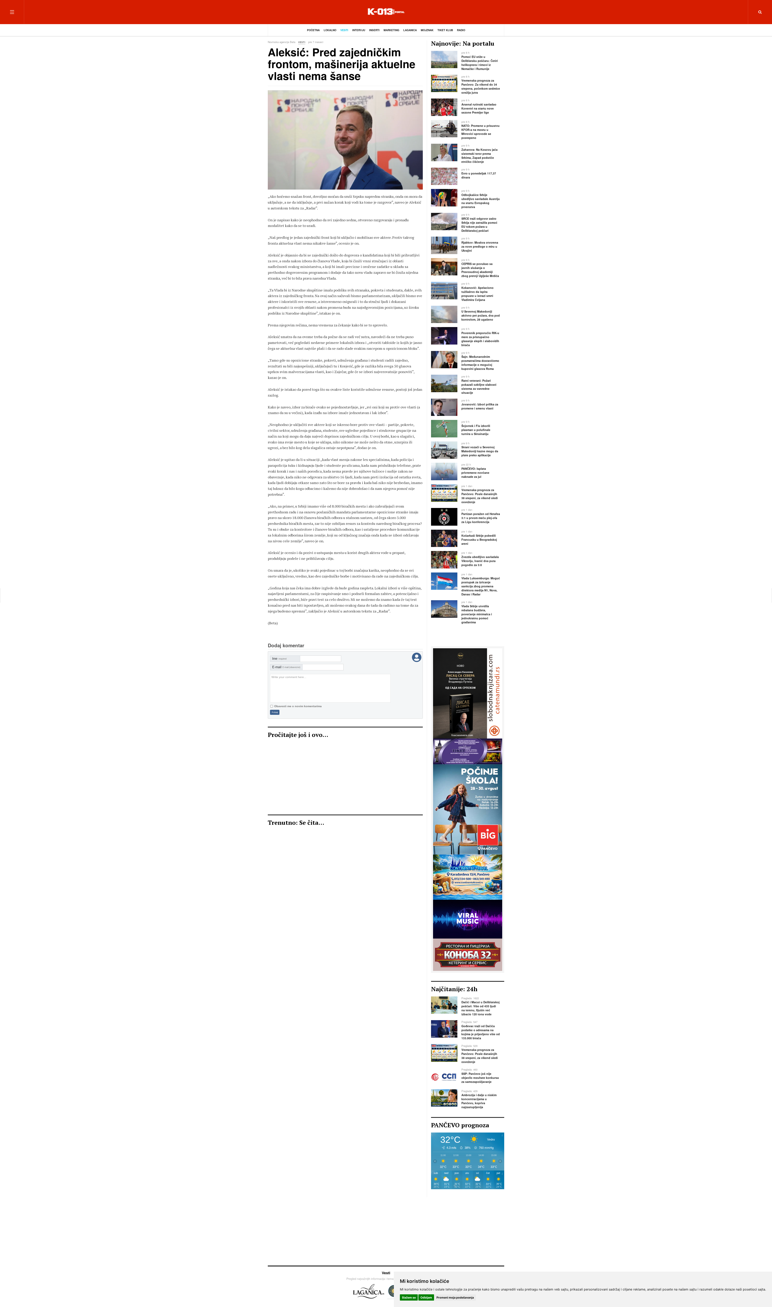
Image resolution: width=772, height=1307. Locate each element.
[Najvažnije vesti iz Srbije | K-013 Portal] (386, 12)
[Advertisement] (345, 778)
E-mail (286, 667)
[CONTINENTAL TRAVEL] (467, 877)
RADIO (461, 30)
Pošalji (275, 712)
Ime (279, 658)
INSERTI (374, 30)
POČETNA (313, 30)
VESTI (344, 30)
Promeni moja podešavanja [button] (455, 1297)
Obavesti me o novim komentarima (298, 706)
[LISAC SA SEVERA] (467, 693)
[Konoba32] (467, 954)
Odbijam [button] (426, 1297)
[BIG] (467, 809)
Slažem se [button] (409, 1297)
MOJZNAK (427, 30)
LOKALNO (330, 30)
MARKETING (391, 30)
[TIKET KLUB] (467, 751)
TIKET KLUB (445, 30)
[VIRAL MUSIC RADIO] (467, 919)
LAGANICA (410, 30)
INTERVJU (358, 30)
